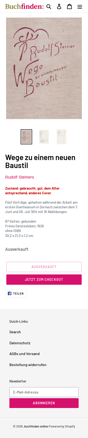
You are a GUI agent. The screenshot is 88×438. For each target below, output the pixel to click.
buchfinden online (36, 426)
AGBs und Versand (24, 353)
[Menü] (80, 6)
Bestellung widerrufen (27, 364)
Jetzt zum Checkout (44, 279)
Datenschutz (19, 343)
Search (15, 331)
